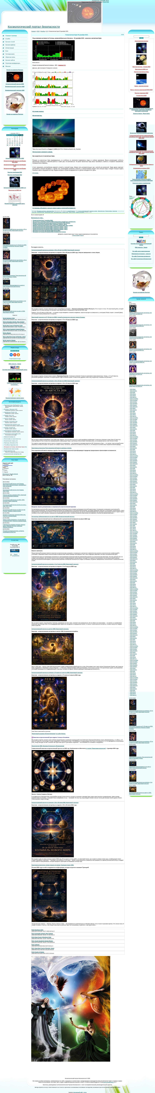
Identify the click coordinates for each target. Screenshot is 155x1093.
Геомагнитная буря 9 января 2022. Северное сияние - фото (50, 224)
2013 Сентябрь (134, 455)
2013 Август (133, 454)
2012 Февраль (133, 425)
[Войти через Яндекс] (14, 354)
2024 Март (133, 652)
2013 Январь (133, 443)
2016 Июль (133, 509)
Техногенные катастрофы (11, 434)
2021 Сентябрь (134, 608)
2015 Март (133, 484)
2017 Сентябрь (134, 532)
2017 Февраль (133, 520)
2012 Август (133, 435)
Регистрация (99, 2)
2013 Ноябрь (133, 459)
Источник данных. (38, 111)
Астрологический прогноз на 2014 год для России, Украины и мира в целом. (14, 510)
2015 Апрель (133, 486)
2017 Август (133, 530)
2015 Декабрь (133, 498)
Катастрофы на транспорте (11, 439)
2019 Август (133, 568)
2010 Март (133, 389)
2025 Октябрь (133, 679)
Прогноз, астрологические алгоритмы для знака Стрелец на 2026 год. (140, 349)
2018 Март (133, 541)
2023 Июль (133, 642)
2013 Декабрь (133, 460)
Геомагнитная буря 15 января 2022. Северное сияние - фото (50, 226)
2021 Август (133, 606)
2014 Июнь (133, 470)
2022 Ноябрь (133, 630)
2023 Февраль (133, 635)
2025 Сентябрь (134, 677)
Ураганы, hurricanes (9, 421)
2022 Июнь (133, 622)
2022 (38, 31)
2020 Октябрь (133, 590)
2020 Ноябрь (133, 592)
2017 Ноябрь (133, 535)
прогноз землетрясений (83, 211)
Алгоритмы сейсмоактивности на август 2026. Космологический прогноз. (14, 286)
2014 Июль (133, 471)
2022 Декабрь (133, 631)
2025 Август (133, 676)
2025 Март (133, 668)
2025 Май (132, 671)
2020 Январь (133, 576)
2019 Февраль (133, 558)
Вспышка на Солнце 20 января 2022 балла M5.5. (46, 230)
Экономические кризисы (10, 424)
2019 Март (133, 560)
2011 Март (132, 408)
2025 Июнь (133, 673)
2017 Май (132, 525)
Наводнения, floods (9, 412)
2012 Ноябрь (133, 440)
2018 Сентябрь (134, 551)
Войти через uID (14, 350)
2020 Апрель (133, 581)
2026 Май (132, 690)
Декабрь (43, 31)
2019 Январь (133, 557)
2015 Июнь (133, 489)
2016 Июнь (133, 508)
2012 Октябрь (133, 438)
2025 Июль (133, 674)
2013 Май (132, 449)
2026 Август (133, 695)
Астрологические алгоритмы (11, 454)
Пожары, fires (7, 415)
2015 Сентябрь (134, 494)
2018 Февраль (133, 539)
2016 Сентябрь (134, 513)
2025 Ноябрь (133, 681)
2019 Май (132, 563)
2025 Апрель (133, 669)
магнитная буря (40, 212)
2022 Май (132, 620)
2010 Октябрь (133, 400)
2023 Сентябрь (134, 646)
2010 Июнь (133, 394)
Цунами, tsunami (8, 427)
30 (17, 145)
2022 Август (133, 625)
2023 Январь (133, 633)
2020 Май (132, 582)
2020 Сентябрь (134, 589)
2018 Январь (133, 538)
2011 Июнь (133, 413)
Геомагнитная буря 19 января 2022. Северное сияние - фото (50, 229)
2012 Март (133, 427)
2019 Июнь (133, 565)
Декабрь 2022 (14, 133)
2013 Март (133, 446)
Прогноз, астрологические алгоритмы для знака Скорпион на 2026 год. (140, 361)
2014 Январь (133, 462)
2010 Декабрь (133, 403)
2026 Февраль (133, 685)
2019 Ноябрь (133, 573)
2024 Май (132, 655)
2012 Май (132, 430)
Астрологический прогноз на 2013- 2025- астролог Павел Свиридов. (14, 500)
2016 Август (133, 511)
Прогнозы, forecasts (9, 443)
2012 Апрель (133, 429)
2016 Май (132, 506)
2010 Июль (133, 395)
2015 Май (132, 487)
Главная (33, 31)
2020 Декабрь (133, 593)
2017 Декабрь (133, 536)
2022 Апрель (133, 619)
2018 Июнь (133, 546)
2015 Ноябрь (133, 497)
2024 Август (133, 658)
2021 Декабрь (133, 612)
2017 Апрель (133, 524)
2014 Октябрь (133, 476)
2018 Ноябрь (133, 554)
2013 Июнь (133, 451)
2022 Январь (133, 614)
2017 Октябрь (133, 533)
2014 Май (132, 468)
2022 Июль (133, 623)
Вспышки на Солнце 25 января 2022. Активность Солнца (49, 231)
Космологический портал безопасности (34, 26)
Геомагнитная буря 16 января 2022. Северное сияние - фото (50, 228)
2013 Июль (133, 452)
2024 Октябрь (133, 661)
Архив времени (8, 451)
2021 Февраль (133, 597)
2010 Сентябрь (134, 398)
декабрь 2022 (65, 212)
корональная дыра (49, 212)
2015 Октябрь (133, 495)
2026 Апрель (133, 688)
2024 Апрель (133, 654)
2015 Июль (133, 490)
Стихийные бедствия (9, 445)
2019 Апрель (133, 562)
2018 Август (133, 549)
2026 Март (133, 687)
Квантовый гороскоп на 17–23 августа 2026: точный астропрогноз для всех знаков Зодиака (14, 246)
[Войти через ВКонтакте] (11, 354)
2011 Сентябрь (134, 417)
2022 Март (133, 617)
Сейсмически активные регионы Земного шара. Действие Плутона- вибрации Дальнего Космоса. (14, 526)
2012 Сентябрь (134, 436)
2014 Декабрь (133, 479)
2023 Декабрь (133, 650)
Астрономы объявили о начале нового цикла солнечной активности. (53, 208)
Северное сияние (93, 211)
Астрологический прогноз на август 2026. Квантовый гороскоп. (14, 312)
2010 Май (132, 392)
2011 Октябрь (133, 419)
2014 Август (133, 473)
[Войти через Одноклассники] (18, 354)
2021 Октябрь (133, 609)
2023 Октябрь (133, 647)
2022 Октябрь (133, 628)
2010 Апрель (133, 391)
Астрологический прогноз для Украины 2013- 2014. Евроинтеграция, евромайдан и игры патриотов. (14, 485)
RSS (107, 2)
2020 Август (133, 587)
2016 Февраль (133, 501)
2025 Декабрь (133, 682)
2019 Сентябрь (134, 570)
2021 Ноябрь (133, 611)
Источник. (35, 173)
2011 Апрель (133, 410)
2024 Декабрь (133, 665)
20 (10, 143)
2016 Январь (133, 500)
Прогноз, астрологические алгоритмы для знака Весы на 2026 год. (140, 374)
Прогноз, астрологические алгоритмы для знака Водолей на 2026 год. (140, 325)
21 (12, 143)
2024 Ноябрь (133, 663)
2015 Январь (133, 481)
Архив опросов (14, 474)
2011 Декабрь (133, 422)
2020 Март (133, 579)
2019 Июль (133, 566)
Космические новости (10, 449)
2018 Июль (133, 547)
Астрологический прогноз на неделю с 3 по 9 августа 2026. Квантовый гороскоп (14, 301)
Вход (104, 2)
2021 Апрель (133, 600)
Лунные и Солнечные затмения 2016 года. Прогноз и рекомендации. (14, 515)
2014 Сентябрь (134, 475)
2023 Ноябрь (133, 649)
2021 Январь (133, 595)
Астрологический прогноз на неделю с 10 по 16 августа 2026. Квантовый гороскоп (15, 260)
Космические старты (9, 441)
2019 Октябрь (133, 571)
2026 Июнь (133, 692)
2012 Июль (133, 433)
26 (7, 145)
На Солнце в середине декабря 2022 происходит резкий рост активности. (54, 221)
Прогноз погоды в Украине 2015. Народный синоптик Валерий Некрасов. (14, 495)
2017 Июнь (133, 527)
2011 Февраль (133, 406)
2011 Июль (133, 414)
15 (14, 141)
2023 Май (132, 639)
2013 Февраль (133, 444)
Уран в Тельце (72, 212)
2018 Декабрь (133, 555)
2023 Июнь (133, 641)
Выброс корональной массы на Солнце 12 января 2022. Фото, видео (53, 225)
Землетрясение (101, 211)
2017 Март (133, 522)
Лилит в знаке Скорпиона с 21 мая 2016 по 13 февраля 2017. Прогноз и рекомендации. (14, 520)
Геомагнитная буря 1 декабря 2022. (43, 220)
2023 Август (133, 644)
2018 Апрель (133, 543)
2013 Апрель (133, 448)
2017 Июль (133, 528)
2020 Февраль (133, 578)
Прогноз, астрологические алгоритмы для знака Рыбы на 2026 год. (140, 313)
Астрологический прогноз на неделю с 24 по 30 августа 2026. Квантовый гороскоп (15, 230)
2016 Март (133, 503)
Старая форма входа (14, 358)
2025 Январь (133, 666)
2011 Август (133, 416)
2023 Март (133, 636)
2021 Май (132, 601)
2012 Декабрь (133, 441)
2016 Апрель (133, 505)
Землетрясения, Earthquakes (12, 405)
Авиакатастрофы (8, 437)
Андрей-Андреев (71, 211)
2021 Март (133, 598)
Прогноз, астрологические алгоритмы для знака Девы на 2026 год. (140, 386)
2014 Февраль (133, 463)
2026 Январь (133, 684)
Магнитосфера (108, 211)
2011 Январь (133, 405)
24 (19, 143)
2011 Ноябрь (133, 421)
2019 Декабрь (133, 574)
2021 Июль (133, 604)
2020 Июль (133, 585)
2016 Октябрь (133, 514)
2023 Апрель (133, 638)
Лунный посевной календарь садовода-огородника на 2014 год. (13, 531)
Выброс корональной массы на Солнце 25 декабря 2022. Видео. (51, 223)
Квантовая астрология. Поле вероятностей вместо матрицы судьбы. (14, 276)
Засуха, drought (8, 418)
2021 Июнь (133, 603)
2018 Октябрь (133, 552)
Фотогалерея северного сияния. (42, 152)
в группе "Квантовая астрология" (96, 748)
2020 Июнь (133, 584)
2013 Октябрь (133, 457)
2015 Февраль (133, 482)
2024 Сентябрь (134, 660)
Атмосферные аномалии (10, 430)
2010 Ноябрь (133, 402)
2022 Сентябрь (134, 627)
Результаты (6, 474)
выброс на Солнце (80, 212)
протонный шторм (57, 212)
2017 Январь (133, 519)
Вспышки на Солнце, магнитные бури (14, 447)
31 (19, 145)
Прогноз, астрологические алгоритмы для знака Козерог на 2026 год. (140, 337)
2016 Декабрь (133, 517)
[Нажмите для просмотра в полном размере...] (53, 60)
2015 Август (133, 492)
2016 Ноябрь (133, 516)
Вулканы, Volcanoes (9, 409)
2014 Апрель (133, 467)
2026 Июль (133, 693)
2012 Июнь (133, 432)
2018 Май (132, 544)
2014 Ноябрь (133, 478)
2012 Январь (133, 424)
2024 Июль (133, 657)
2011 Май (132, 411)
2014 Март (133, 465)
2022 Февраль (133, 616)
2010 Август (133, 397)
